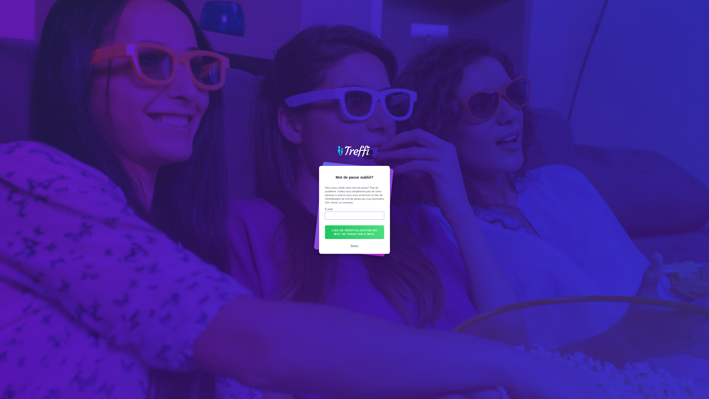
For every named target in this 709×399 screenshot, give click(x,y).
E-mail (328, 209)
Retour (355, 245)
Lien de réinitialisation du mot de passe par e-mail (354, 232)
